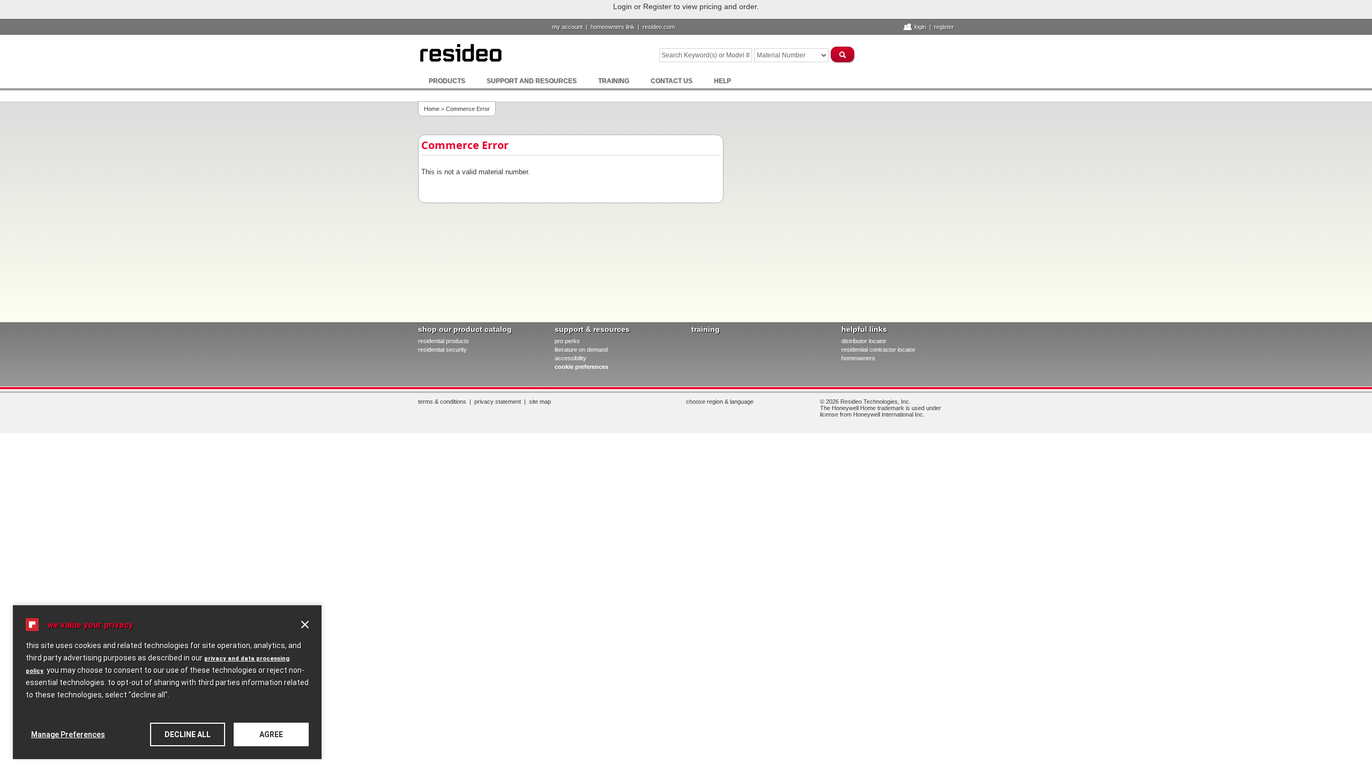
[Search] (843, 54)
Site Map (540, 401)
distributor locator (863, 341)
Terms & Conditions (442, 401)
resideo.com (659, 27)
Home (431, 109)
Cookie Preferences (581, 366)
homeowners (858, 358)
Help (722, 81)
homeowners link (613, 27)
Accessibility (570, 358)
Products (447, 81)
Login (920, 27)
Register (944, 27)
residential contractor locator (878, 349)
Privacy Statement (497, 401)
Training (613, 81)
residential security (442, 349)
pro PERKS (567, 341)
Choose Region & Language (720, 401)
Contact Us (671, 81)
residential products (443, 341)
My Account (567, 27)
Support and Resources (532, 81)
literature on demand (581, 349)
